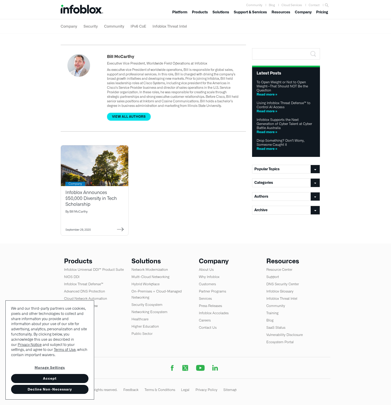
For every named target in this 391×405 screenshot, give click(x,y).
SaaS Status (275, 327)
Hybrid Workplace (145, 284)
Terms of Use (65, 349)
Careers (205, 320)
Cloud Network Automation (85, 298)
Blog (272, 5)
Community (254, 5)
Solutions (220, 12)
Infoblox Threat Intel (170, 26)
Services (205, 298)
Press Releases (210, 306)
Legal (185, 390)
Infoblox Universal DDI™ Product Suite (94, 269)
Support (272, 277)
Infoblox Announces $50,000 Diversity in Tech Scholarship (91, 198)
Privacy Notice (30, 345)
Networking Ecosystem (149, 312)
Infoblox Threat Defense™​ (83, 284)
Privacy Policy (206, 390)
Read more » (267, 94)
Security (90, 26)
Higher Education (145, 326)
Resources (281, 12)
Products (200, 12)
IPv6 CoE (138, 26)
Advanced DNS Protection (84, 291)
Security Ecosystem (146, 305)
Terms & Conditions (160, 390)
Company (303, 12)
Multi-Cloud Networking (150, 277)
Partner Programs (212, 291)
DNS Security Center (282, 284)
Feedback (130, 390)
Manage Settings (50, 367)
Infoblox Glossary (279, 291)
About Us (206, 269)
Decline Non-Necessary (50, 389)
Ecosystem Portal (280, 342)
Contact (314, 5)
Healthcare (139, 319)
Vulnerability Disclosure (284, 335)
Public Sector (142, 334)
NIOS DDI (71, 277)
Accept (50, 378)
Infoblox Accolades (214, 313)
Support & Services (250, 12)
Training (272, 313)
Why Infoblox (209, 277)
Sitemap (229, 390)
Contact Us (208, 327)
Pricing (322, 12)
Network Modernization (149, 269)
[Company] (94, 148)
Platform (179, 12)
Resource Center (279, 269)
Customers (207, 284)
